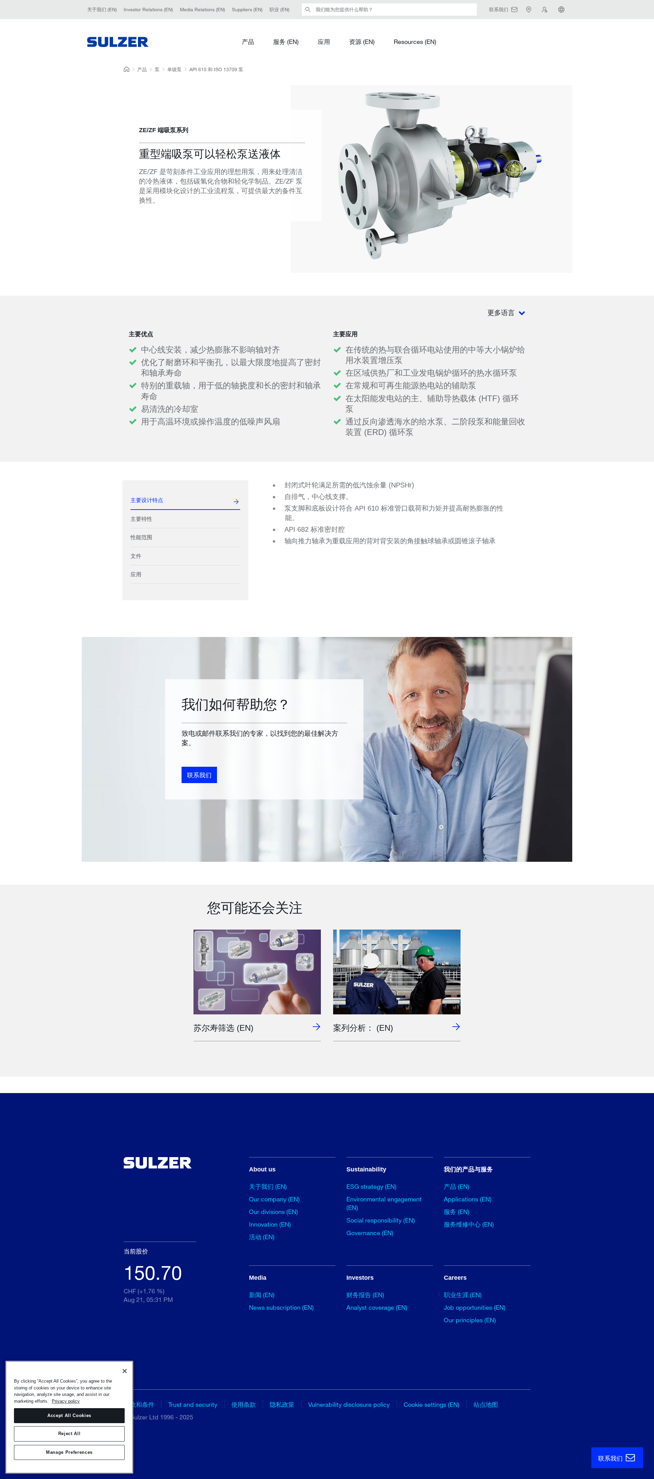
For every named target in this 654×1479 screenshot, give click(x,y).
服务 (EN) (286, 41)
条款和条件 (139, 1404)
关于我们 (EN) (102, 9)
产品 (248, 41)
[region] (69, 1417)
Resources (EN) (415, 41)
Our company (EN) (274, 1199)
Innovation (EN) (270, 1224)
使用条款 (243, 1404)
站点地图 (485, 1404)
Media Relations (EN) (202, 9)
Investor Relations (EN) (148, 9)
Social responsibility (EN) (380, 1220)
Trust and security (192, 1404)
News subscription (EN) (281, 1307)
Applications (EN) (468, 1199)
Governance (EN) (369, 1232)
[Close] (124, 1371)
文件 (135, 556)
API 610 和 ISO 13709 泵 (216, 69)
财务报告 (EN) (365, 1294)
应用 (324, 41)
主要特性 (141, 519)
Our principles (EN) (470, 1320)
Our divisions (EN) (273, 1211)
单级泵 (174, 69)
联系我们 (199, 775)
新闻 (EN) (262, 1294)
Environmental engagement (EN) (384, 1203)
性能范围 (141, 537)
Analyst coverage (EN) (376, 1307)
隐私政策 (282, 1404)
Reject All (69, 1433)
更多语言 (502, 312)
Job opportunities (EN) (474, 1307)
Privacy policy (66, 1401)
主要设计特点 (146, 500)
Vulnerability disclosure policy (349, 1404)
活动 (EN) (262, 1237)
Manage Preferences (69, 1452)
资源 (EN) (362, 41)
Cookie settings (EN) (432, 1404)
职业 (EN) (279, 9)
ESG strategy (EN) (371, 1186)
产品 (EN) (456, 1186)
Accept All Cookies (69, 1415)
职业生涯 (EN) (463, 1294)
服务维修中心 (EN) (469, 1224)
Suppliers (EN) (247, 9)
